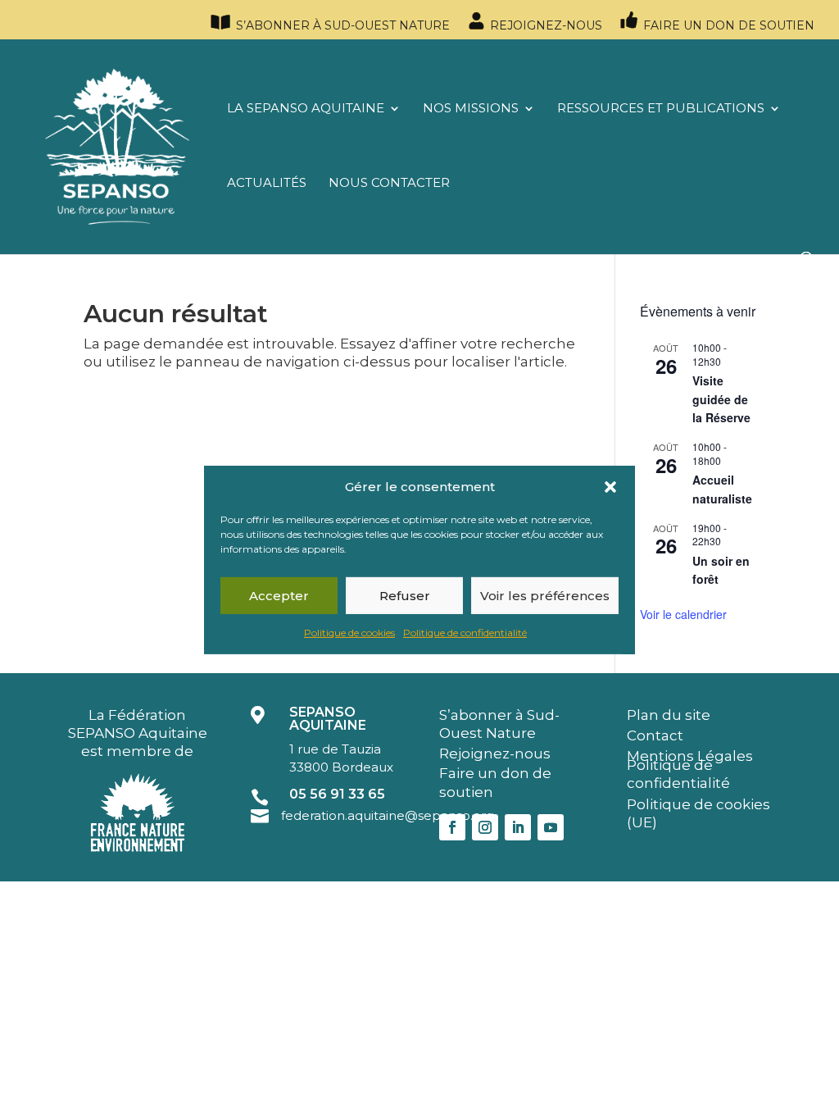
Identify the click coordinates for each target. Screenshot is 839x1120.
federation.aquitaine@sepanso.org (387, 815)
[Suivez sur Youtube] (550, 827)
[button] (610, 487)
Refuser (404, 595)
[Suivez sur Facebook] (452, 827)
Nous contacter (389, 183)
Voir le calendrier (683, 614)
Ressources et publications (660, 109)
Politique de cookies (349, 632)
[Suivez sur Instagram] (485, 827)
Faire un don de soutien (727, 25)
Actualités (266, 183)
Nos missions (471, 109)
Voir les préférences (545, 595)
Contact (655, 735)
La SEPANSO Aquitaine (305, 109)
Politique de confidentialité (465, 632)
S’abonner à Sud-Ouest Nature (341, 25)
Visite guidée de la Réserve (721, 399)
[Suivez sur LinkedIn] (518, 827)
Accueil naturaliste (722, 489)
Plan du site (668, 715)
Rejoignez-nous (544, 25)
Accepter (279, 595)
